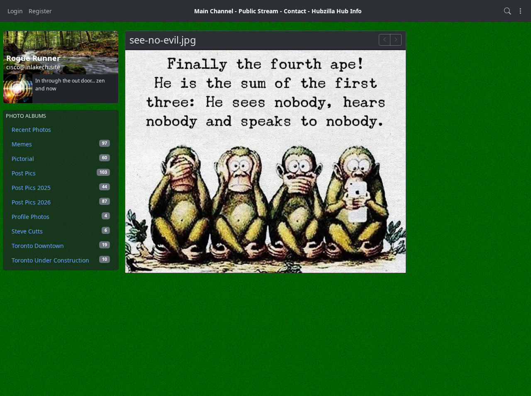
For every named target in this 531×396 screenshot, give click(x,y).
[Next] (396, 39)
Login (15, 11)
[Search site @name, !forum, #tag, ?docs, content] (507, 11)
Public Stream (258, 11)
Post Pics (59, 173)
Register (40, 11)
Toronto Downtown (59, 246)
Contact (295, 11)
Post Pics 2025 (59, 188)
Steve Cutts (59, 231)
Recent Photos (31, 130)
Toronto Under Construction (59, 260)
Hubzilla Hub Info (337, 11)
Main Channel (213, 11)
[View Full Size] (265, 161)
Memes (59, 144)
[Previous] (384, 39)
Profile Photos (59, 217)
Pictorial (59, 159)
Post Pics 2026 (59, 202)
